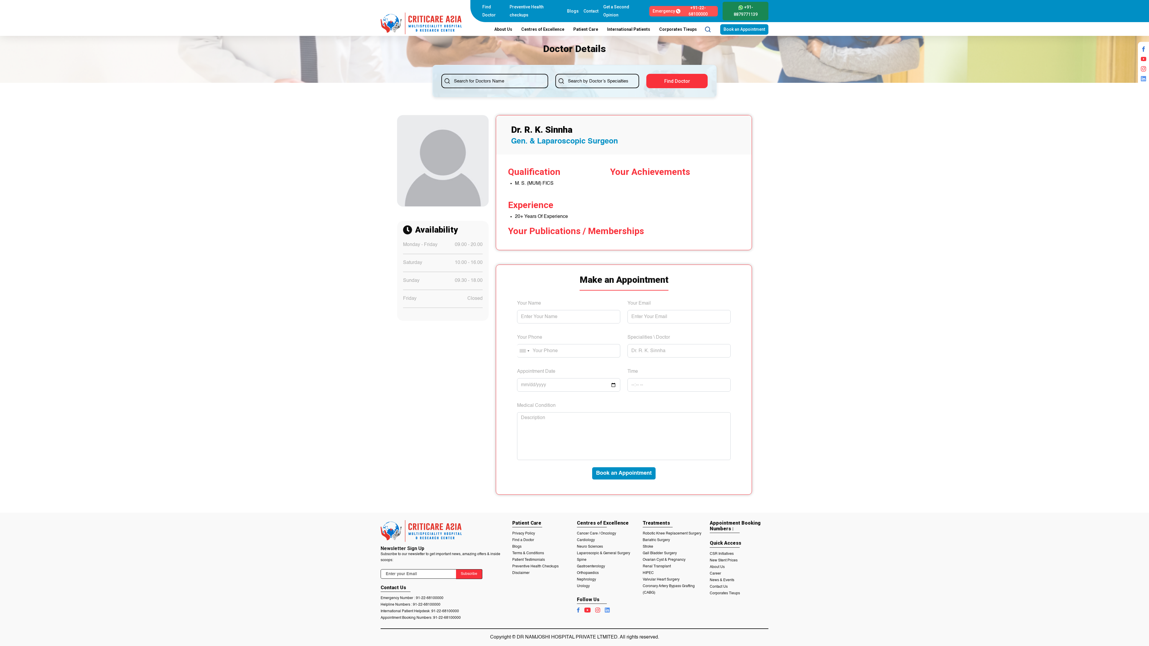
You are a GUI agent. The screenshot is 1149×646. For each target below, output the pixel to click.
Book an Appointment (744, 29)
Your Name (529, 303)
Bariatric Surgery (656, 540)
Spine (581, 560)
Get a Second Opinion (616, 10)
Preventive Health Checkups (535, 566)
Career (715, 573)
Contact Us (719, 587)
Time (632, 371)
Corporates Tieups (725, 593)
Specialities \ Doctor (648, 337)
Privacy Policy (523, 533)
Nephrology (586, 579)
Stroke (648, 547)
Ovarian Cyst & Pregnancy (664, 560)
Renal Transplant (657, 566)
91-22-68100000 (429, 598)
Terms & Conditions (528, 553)
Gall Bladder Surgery (660, 553)
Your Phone (529, 337)
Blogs (573, 11)
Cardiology (586, 540)
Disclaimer (521, 573)
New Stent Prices (724, 560)
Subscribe (469, 574)
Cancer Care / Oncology (596, 533)
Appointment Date (536, 371)
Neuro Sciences (590, 547)
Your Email (639, 303)
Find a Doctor (523, 540)
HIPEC (648, 573)
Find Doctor (489, 10)
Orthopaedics (588, 573)
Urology (583, 586)
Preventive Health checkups (527, 10)
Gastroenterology (591, 566)
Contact (590, 11)
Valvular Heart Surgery (661, 579)
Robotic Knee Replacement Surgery (672, 533)
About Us (717, 567)
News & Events (722, 580)
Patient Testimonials (528, 560)
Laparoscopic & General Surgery (603, 553)
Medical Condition (536, 405)
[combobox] (524, 350)
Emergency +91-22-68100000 (680, 11)
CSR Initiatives (722, 554)
